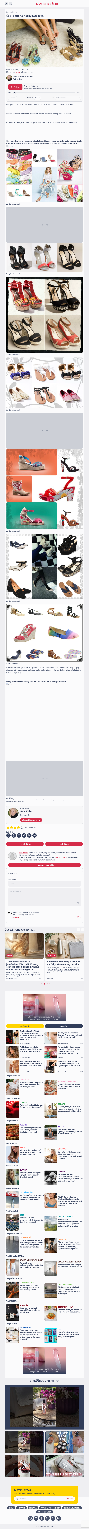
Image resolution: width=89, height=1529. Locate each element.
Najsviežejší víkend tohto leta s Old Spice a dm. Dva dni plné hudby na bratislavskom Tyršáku (69, 1050)
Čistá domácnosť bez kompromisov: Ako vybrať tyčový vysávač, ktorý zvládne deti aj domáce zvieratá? (31, 1334)
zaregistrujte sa (60, 857)
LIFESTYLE (62, 1149)
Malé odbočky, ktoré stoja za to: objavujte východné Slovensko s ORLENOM (32, 1197)
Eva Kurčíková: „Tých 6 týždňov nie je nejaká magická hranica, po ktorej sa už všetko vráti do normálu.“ (31, 1035)
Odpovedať (16, 917)
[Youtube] (36, 1518)
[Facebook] (41, 1518)
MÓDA (14, 12)
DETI (22, 1215)
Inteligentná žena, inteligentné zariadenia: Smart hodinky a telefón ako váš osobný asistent (70, 1177)
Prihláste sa (23, 852)
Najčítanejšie (25, 1026)
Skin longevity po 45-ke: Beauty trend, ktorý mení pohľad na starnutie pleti (31, 1063)
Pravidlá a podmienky (50, 1508)
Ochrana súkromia (72, 1508)
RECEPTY (23, 1125)
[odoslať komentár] (78, 903)
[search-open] (10, 3)
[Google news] (53, 1518)
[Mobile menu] (84, 3)
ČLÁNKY (23, 1170)
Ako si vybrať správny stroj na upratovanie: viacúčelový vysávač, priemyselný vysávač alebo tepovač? (70, 1245)
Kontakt (21, 1508)
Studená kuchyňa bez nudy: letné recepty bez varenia (70, 1311)
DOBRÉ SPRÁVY (26, 1192)
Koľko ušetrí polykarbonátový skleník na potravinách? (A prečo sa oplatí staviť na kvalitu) (70, 1222)
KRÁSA (61, 1126)
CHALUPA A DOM (27, 1283)
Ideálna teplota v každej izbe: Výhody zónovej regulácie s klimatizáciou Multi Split (69, 1290)
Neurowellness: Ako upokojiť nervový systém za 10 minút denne (70, 1131)
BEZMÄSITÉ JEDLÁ (65, 1307)
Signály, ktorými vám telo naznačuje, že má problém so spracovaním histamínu (69, 1109)
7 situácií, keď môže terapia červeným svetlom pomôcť (32, 1106)
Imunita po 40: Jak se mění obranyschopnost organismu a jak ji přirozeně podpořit (70, 1155)
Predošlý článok (25, 844)
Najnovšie (64, 1026)
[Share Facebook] (8, 835)
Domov (8, 12)
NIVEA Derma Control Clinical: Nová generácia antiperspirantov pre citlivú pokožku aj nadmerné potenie (70, 1201)
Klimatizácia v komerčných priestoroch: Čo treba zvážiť (70, 1266)
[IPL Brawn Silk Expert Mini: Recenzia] (65, 1466)
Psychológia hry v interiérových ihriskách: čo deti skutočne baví (31, 1220)
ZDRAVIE (23, 1102)
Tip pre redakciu (44, 1512)
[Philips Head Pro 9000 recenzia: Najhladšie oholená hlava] (65, 1442)
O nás (11, 1508)
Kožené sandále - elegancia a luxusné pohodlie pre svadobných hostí (31, 1084)
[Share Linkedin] (29, 835)
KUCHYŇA (24, 1305)
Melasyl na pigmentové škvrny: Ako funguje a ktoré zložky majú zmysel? (70, 1035)
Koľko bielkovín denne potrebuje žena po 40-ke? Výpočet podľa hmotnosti (69, 1063)
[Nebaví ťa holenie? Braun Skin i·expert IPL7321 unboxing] (24, 1466)
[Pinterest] (47, 1518)
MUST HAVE (25, 1080)
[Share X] (19, 835)
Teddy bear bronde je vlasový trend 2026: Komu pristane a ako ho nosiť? (31, 1049)
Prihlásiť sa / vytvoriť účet (44, 865)
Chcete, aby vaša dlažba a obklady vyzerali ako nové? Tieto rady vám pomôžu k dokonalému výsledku (31, 1243)
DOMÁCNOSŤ (25, 1237)
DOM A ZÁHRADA (65, 1217)
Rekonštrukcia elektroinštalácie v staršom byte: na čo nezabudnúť (31, 1265)
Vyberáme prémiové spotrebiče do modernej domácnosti (30, 1310)
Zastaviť (12, 98)
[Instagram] (30, 1518)
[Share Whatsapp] (14, 835)
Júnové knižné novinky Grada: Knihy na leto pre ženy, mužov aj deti (68, 1334)
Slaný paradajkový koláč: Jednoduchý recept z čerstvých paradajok (30, 1130)
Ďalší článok (64, 844)
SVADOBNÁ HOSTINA (67, 1081)
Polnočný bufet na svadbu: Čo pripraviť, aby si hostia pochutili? (69, 1086)
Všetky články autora (31, 820)
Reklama (33, 1508)
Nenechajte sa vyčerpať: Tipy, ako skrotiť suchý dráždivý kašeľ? (30, 1175)
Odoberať (70, 1499)
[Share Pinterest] (24, 835)
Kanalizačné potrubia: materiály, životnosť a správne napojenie (29, 1287)
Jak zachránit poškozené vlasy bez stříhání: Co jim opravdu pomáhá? (30, 1152)
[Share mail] (34, 835)
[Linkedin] (58, 1518)
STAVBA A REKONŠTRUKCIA (31, 1260)
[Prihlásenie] (6, 3)
